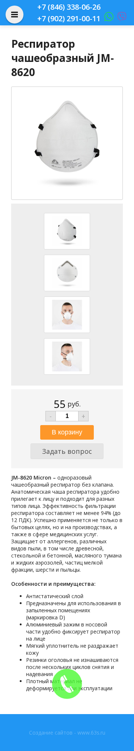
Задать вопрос (67, 451)
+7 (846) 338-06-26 (68, 7)
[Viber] (120, 18)
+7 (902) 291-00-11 (68, 18)
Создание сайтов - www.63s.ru (67, 732)
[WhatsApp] (107, 18)
